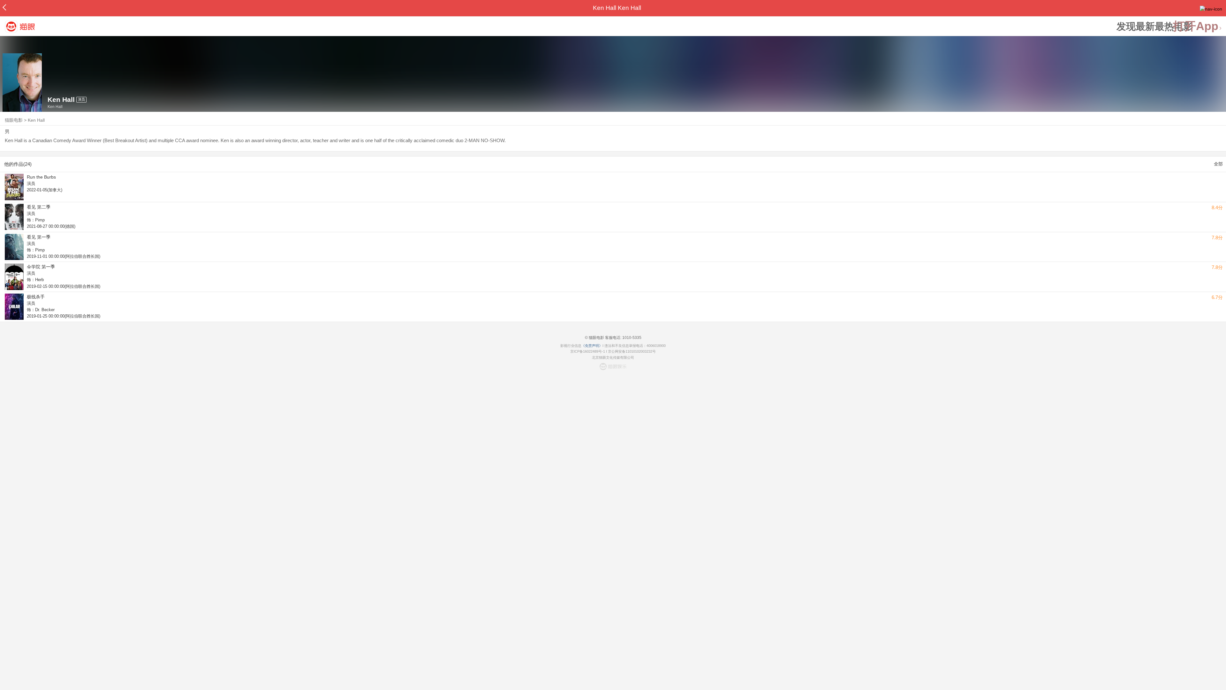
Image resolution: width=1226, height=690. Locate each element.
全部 (1218, 163)
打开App (1195, 26)
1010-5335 (631, 337)
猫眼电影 (14, 120)
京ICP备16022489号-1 (587, 351)
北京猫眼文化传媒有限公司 (613, 357)
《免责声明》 (591, 346)
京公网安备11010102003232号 (632, 351)
